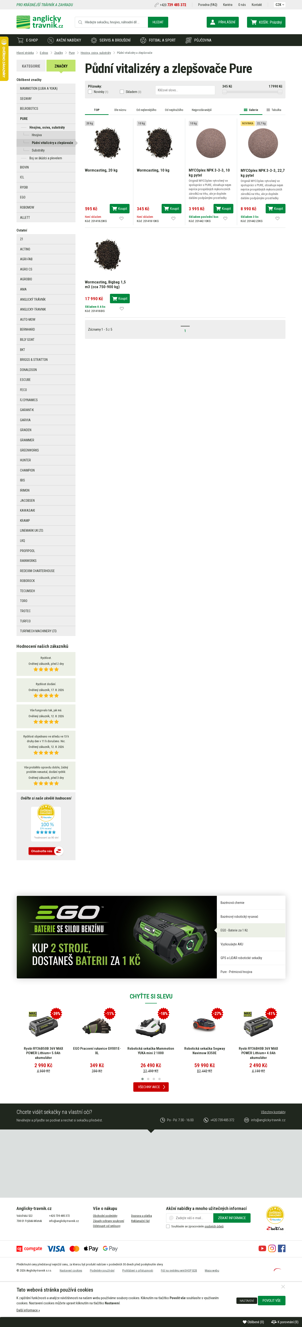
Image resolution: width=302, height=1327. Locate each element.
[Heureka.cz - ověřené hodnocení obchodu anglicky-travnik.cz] (46, 823)
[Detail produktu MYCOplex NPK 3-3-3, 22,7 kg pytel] (263, 143)
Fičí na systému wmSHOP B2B (179, 1270)
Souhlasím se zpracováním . (197, 1226)
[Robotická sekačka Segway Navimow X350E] (204, 1026)
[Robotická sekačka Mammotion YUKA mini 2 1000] (150, 1026)
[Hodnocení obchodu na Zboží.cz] (46, 851)
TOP (97, 110)
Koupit (122, 208)
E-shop (32, 40)
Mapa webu (212, 1270)
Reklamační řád (140, 1221)
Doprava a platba (141, 1215)
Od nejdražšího (174, 110)
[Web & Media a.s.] (277, 1270)
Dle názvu (120, 110)
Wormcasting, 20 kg (101, 170)
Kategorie (31, 66)
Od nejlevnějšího (146, 110)
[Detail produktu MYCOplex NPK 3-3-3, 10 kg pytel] (211, 143)
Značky (61, 66)
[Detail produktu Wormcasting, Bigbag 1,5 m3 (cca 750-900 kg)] (107, 255)
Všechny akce (149, 1087)
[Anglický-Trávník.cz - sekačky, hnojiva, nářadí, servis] (40, 27)
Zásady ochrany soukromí (108, 1221)
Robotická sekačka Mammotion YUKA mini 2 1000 (150, 1050)
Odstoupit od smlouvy (106, 1226)
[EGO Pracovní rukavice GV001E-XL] (96, 1026)
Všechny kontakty (273, 1112)
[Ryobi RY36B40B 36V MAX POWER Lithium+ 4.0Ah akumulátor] (258, 1026)
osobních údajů (214, 1226)
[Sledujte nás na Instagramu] (272, 1251)
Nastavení (247, 1300)
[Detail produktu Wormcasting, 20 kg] (107, 143)
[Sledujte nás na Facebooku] (281, 1251)
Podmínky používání (102, 1270)
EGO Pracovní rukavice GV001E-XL (97, 1050)
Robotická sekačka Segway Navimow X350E (204, 1050)
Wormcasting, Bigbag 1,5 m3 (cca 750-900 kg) (105, 284)
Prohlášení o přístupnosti (137, 1270)
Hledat (158, 22)
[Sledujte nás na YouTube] (262, 1251)
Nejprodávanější (202, 110)
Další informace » (28, 1310)
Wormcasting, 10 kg (153, 170)
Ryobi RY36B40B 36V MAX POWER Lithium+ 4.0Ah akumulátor (258, 1053)
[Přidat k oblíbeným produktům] (121, 218)
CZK (278, 5)
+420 (173, 5)
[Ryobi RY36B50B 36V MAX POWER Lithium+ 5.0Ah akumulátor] (43, 1026)
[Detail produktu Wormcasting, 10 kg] (159, 143)
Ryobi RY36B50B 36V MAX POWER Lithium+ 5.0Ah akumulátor (43, 1053)
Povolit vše (272, 1300)
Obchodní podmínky (105, 1215)
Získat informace (232, 1218)
